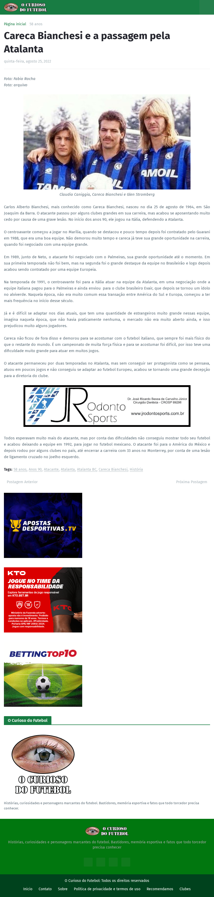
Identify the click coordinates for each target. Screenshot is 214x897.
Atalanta (68, 470)
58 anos (36, 24)
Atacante (51, 470)
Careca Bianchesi (113, 470)
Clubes (185, 889)
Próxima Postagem (191, 482)
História (136, 470)
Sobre (63, 889)
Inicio (27, 889)
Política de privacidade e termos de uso (107, 889)
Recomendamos (160, 889)
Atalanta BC (87, 470)
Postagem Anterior (22, 482)
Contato (45, 889)
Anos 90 (35, 470)
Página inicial (15, 24)
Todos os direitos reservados (125, 880)
